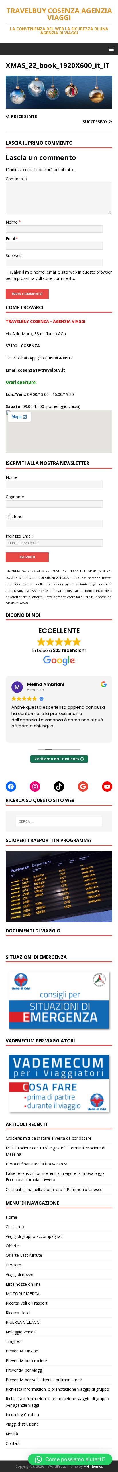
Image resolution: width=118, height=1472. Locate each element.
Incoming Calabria (22, 1414)
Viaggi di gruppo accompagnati (34, 1236)
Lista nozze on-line (23, 1284)
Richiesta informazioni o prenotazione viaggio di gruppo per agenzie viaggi (57, 1402)
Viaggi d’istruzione (22, 1424)
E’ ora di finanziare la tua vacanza (36, 1164)
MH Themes (93, 1466)
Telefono (14, 516)
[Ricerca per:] (59, 821)
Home (11, 1217)
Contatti (13, 1443)
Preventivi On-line (22, 1351)
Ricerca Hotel (18, 1312)
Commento (16, 178)
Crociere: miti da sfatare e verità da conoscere (48, 1138)
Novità (12, 1434)
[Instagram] (35, 786)
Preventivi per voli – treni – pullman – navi (44, 1379)
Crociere (13, 1265)
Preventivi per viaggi (24, 1370)
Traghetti (14, 1341)
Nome (12, 222)
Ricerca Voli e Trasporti (27, 1303)
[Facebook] (11, 786)
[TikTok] (59, 786)
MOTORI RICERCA (23, 1293)
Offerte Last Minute (24, 1255)
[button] (110, 49)
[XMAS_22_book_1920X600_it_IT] (59, 105)
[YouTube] (107, 786)
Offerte (12, 1245)
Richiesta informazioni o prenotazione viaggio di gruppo (57, 1389)
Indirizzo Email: (19, 536)
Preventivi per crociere (26, 1360)
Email (11, 238)
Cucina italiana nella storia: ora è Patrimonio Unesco (54, 1189)
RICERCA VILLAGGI (23, 1322)
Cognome (15, 496)
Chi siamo (15, 1226)
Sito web (14, 255)
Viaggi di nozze (19, 1274)
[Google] (83, 786)
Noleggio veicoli (20, 1332)
